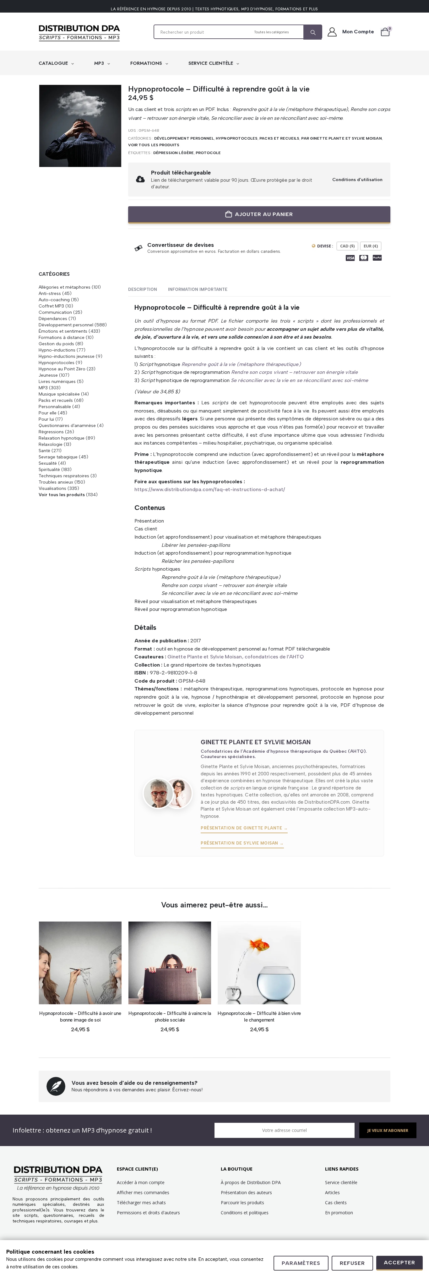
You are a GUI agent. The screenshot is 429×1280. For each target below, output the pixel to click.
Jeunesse (48, 375)
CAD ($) (347, 246)
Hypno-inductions (57, 349)
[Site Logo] (79, 33)
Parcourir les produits (242, 1202)
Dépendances (53, 318)
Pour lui (46, 419)
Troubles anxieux (56, 482)
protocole (208, 153)
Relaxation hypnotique (61, 438)
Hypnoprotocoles (237, 138)
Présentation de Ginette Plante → (244, 828)
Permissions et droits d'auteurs (148, 1213)
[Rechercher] (312, 32)
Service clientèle (341, 1182)
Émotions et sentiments (63, 331)
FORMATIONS (147, 63)
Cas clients (336, 1202)
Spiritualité (49, 469)
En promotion (339, 1213)
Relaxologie (50, 444)
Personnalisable (55, 406)
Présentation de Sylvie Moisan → (242, 843)
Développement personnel (184, 138)
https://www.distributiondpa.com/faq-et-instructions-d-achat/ (209, 489)
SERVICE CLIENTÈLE (211, 63)
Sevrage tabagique (58, 456)
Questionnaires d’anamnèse (67, 425)
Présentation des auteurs (246, 1192)
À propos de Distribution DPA (251, 1182)
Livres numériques (57, 381)
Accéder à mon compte (141, 1182)
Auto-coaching (54, 299)
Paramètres (301, 1263)
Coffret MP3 (51, 305)
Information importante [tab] (197, 289)
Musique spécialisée (59, 393)
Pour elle (48, 412)
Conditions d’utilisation (357, 179)
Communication (55, 312)
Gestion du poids (56, 343)
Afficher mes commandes (143, 1192)
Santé (44, 450)
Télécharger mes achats (141, 1202)
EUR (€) (371, 246)
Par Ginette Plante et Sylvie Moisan (341, 138)
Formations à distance (61, 337)
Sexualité (48, 463)
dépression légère (173, 153)
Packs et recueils (279, 138)
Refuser (352, 1263)
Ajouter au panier (264, 214)
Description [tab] (142, 289)
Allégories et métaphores (64, 287)
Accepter (399, 1263)
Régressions (51, 431)
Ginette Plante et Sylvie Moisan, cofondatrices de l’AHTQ (235, 657)
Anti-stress (50, 293)
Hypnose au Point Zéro (62, 368)
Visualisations (52, 488)
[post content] (80, 963)
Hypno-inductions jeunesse (67, 356)
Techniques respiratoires (64, 475)
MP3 (100, 63)
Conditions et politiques (245, 1213)
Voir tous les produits (153, 145)
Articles (332, 1192)
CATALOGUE (54, 63)
